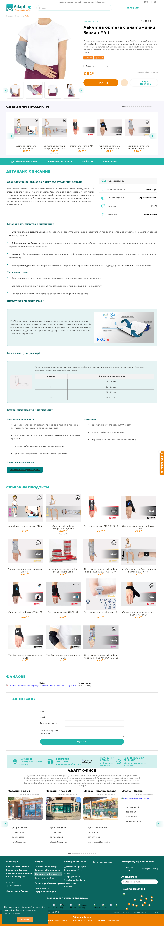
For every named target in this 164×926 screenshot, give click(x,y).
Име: (42, 711)
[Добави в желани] (156, 20)
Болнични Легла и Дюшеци (19, 873)
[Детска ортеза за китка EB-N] (26, 127)
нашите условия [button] (12, 913)
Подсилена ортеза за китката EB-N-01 (137, 147)
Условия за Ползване (74, 880)
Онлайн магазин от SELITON (146, 912)
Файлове (88, 161)
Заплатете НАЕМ (73, 870)
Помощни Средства (16, 877)
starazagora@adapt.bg (99, 842)
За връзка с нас (72, 877)
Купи (103, 82)
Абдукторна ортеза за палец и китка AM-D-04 (138, 613)
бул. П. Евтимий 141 (97, 827)
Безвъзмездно (42, 888)
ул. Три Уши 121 (19, 827)
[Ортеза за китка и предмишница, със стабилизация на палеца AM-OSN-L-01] (54, 127)
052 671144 (131, 812)
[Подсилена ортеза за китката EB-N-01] (137, 127)
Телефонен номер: (48, 723)
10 (141, 106)
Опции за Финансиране (49, 883)
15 (151, 106)
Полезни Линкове (75, 861)
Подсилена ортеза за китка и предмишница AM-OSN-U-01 (101, 570)
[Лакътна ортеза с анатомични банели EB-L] (15, 90)
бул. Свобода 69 (58, 827)
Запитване (110, 161)
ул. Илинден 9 (132, 807)
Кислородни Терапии (16, 870)
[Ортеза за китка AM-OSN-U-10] (82, 127)
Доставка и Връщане (75, 867)
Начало (9, 16)
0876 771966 (94, 837)
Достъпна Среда (17, 891)
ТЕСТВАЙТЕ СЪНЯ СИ (162, 463)
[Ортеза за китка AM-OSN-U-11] (25, 594)
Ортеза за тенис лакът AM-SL (101, 612)
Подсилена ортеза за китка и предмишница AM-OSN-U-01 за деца (101, 656)
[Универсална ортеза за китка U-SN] (25, 637)
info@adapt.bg (19, 842)
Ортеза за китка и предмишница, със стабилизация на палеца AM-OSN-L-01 (54, 147)
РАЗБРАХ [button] (25, 919)
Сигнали (68, 887)
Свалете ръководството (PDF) (25, 470)
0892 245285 (18, 837)
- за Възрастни (13, 886)
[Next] (81, 90)
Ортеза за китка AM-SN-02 (63, 612)
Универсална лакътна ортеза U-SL (63, 656)
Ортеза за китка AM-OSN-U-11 (25, 612)
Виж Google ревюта (29, 794)
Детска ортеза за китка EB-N (26, 147)
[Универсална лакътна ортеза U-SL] (63, 637)
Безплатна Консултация (47, 870)
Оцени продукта (90, 21)
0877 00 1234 (130, 869)
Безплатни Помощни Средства (67, 898)
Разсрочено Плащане (45, 892)
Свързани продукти (59, 161)
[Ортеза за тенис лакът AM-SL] (100, 594)
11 (143, 106)
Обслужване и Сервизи (46, 867)
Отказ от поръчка (102, 862)
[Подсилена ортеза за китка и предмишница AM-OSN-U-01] (100, 551)
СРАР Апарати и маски (17, 867)
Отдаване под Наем (45, 878)
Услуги (39, 861)
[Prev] (5, 90)
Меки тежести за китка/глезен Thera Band (63, 570)
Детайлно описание (24, 161)
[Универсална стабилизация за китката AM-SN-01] (138, 551)
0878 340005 (56, 837)
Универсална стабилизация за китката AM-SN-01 (139, 570)
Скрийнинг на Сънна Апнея (48, 874)
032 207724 (55, 832)
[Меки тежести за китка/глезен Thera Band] (63, 551)
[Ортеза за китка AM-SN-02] (63, 594)
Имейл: (43, 717)
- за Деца (11, 882)
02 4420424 (18, 832)
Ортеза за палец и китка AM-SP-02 (109, 147)
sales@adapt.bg (150, 869)
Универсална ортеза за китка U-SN (25, 656)
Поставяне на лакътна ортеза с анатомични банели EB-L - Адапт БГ (42, 686)
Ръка (27, 16)
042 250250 (93, 832)
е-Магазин (12, 861)
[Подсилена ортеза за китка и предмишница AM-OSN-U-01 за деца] (100, 637)
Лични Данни (70, 883)
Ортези (18, 16)
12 (145, 106)
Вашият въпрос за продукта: (49, 732)
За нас (67, 873)
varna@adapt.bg (134, 821)
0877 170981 (132, 817)
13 (147, 106)
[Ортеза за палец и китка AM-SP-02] (109, 127)
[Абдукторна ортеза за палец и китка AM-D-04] (138, 594)
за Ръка (88, 58)
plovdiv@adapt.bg (58, 842)
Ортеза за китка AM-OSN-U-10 (82, 147)
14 (149, 106)
